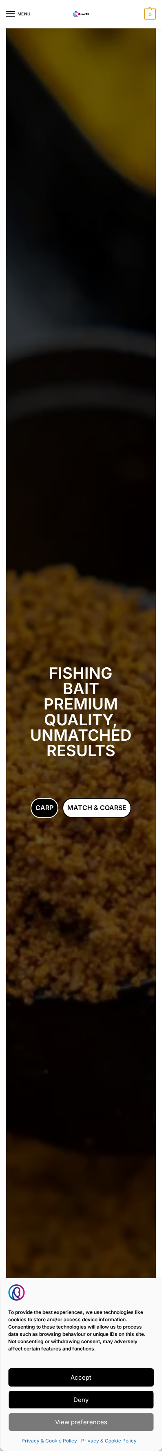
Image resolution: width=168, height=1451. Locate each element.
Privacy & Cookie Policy (49, 1441)
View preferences (81, 1422)
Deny (80, 1400)
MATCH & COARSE (96, 808)
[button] (149, 14)
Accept (81, 1377)
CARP (44, 808)
